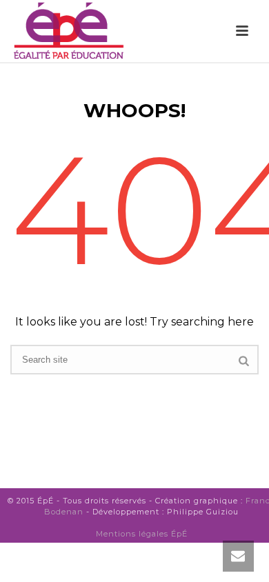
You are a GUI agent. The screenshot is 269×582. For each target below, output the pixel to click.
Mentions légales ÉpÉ (142, 534)
